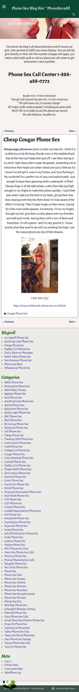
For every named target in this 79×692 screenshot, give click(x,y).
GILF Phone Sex (13, 503)
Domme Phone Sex (15, 476)
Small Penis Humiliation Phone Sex (24, 620)
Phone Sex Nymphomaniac (19, 593)
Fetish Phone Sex (13, 488)
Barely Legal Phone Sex (17, 412)
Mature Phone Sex (14, 544)
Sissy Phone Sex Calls (16, 616)
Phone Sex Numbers (15, 590)
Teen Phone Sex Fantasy (17, 639)
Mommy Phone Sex (15, 556)
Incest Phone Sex (13, 529)
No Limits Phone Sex (16, 567)
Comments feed (13, 668)
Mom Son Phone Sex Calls (19, 552)
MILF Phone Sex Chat (16, 548)
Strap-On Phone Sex (15, 624)
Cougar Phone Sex (17, 313)
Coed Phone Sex (13, 446)
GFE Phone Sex (12, 499)
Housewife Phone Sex (16, 518)
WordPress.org (12, 672)
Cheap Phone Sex (14, 345)
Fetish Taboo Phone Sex (17, 356)
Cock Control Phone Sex (17, 442)
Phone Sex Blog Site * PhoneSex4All (41, 8)
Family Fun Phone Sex (16, 484)
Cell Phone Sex (12, 431)
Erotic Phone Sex (13, 480)
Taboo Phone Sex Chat (16, 631)
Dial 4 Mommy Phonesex (18, 352)
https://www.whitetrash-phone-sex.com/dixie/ (39, 305)
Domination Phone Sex (17, 473)
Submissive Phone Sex (17, 627)
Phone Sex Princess (15, 597)
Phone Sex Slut (12, 601)
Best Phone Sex (13, 420)
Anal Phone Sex (13, 397)
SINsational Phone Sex (17, 367)
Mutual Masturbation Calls (19, 559)
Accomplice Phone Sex (17, 386)
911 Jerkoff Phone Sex (16, 337)
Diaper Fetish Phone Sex (17, 469)
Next (73, 131)
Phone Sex (10, 571)
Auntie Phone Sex (14, 405)
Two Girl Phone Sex (15, 646)
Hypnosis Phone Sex (15, 525)
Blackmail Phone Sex (16, 427)
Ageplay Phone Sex (15, 393)
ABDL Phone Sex (13, 382)
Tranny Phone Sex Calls (17, 642)
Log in (7, 661)
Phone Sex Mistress (15, 586)
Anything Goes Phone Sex (18, 341)
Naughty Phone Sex (15, 563)
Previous (8, 131)
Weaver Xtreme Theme (65, 688)
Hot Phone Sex (12, 514)
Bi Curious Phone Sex (16, 424)
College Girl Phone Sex (17, 450)
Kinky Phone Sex (13, 537)
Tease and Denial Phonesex (19, 635)
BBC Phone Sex (12, 416)
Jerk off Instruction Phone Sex (21, 533)
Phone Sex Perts (13, 364)
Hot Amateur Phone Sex (18, 360)
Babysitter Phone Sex (16, 408)
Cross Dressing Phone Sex (18, 457)
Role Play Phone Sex (15, 605)
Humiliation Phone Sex (17, 522)
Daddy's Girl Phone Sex (17, 465)
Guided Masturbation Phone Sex (22, 510)
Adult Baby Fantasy (15, 389)
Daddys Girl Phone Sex (17, 349)
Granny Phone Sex (14, 507)
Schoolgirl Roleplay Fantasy (19, 609)
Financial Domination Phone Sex (22, 492)
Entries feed (11, 664)
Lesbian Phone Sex (14, 541)
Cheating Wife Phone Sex (18, 439)
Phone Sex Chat (13, 574)
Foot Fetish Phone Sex (16, 495)
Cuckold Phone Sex (15, 461)
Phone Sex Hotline (14, 582)
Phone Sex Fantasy (14, 578)
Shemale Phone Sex (15, 612)
